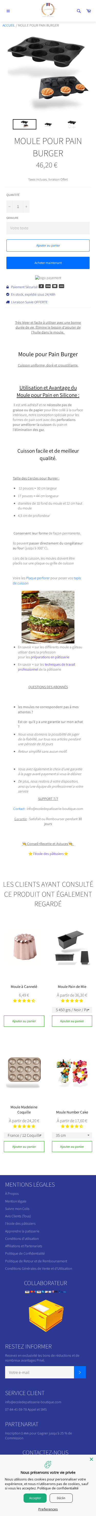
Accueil (9, 25)
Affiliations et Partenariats (23, 1246)
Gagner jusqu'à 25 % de (54, 1433)
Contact (19, 808)
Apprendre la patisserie (22, 1231)
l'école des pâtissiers (20, 1223)
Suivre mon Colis (17, 1208)
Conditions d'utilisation (22, 1238)
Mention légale (15, 1201)
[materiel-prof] (48, 642)
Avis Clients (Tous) (18, 1216)
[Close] (91, 1459)
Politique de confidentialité (58, 1488)
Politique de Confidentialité (25, 1253)
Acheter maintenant (48, 263)
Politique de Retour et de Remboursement (36, 1261)
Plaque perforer (38, 578)
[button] (24, 1000)
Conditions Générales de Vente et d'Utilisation (38, 1268)
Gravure (12, 218)
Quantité (12, 195)
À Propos (12, 1193)
